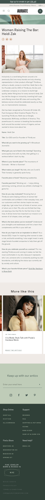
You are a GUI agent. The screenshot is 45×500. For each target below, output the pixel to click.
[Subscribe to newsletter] (39, 384)
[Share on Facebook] (3, 39)
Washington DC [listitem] (10, 450)
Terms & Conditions (12, 489)
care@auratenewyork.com (15, 493)
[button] (41, 6)
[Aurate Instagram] (10, 395)
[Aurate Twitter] (26, 395)
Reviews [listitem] (26, 415)
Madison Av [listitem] (8, 453)
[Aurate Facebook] (18, 395)
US (40, 6)
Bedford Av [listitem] (8, 446)
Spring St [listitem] (7, 457)
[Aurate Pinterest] (35, 395)
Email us (26, 446)
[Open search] (9, 11)
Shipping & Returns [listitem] (32, 422)
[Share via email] (10, 39)
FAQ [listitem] (24, 419)
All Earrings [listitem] (9, 422)
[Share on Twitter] (7, 39)
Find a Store (8, 440)
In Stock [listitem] (7, 419)
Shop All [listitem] (7, 415)
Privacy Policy (10, 485)
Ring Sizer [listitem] (27, 430)
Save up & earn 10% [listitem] (31, 434)
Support (26, 409)
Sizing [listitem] (25, 426)
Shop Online (8, 409)
